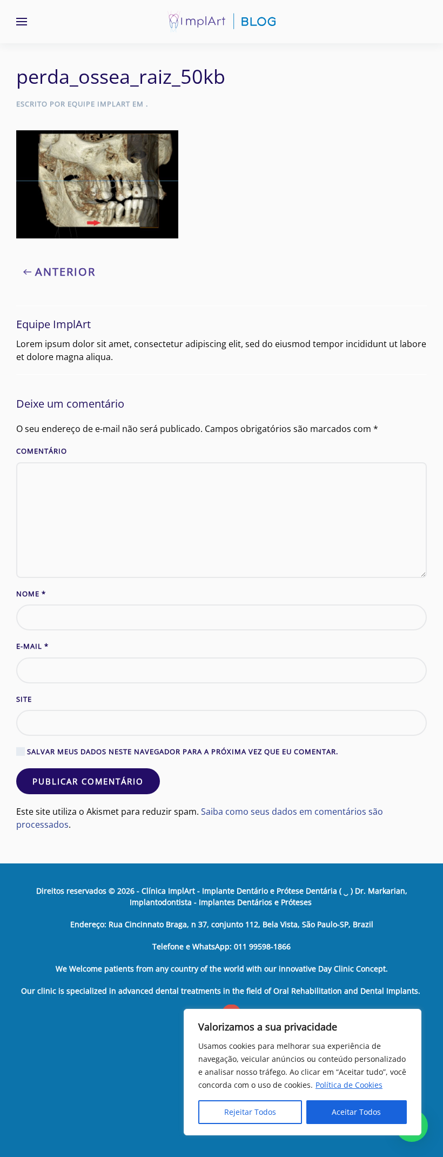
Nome (31, 594)
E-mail (32, 646)
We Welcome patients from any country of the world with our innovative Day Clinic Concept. (222, 968)
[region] (302, 1072)
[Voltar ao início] (221, 21)
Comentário (41, 451)
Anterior (65, 271)
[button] (21, 21)
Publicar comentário (88, 781)
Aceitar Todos (356, 1112)
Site (24, 699)
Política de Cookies (349, 1085)
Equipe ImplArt (99, 104)
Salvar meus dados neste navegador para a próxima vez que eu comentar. (181, 751)
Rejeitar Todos (250, 1112)
